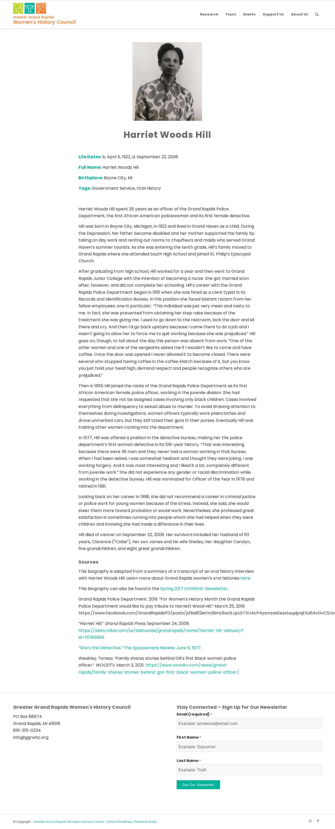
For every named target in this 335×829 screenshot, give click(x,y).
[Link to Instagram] (310, 821)
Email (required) (194, 714)
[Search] (317, 14)
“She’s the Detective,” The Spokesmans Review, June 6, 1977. (140, 648)
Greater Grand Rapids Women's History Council (69, 822)
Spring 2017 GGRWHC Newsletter (194, 589)
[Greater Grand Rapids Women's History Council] (44, 14)
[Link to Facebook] (318, 821)
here (245, 578)
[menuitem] (209, 14)
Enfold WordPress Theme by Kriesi (132, 822)
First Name (189, 737)
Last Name (189, 760)
